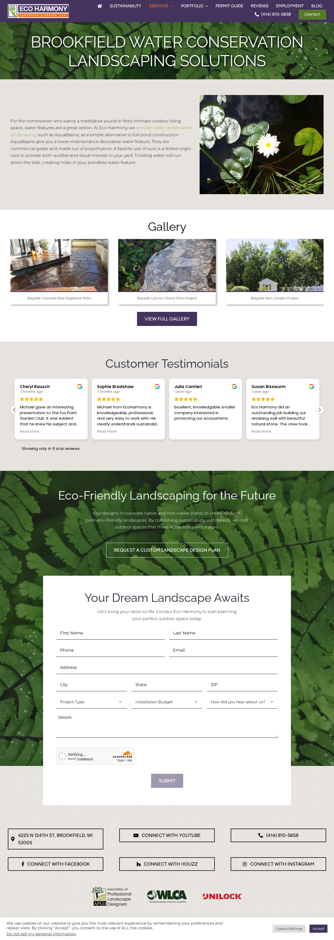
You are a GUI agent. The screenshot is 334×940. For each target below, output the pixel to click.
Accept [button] (318, 928)
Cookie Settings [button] (289, 928)
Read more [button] (29, 431)
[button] (319, 410)
